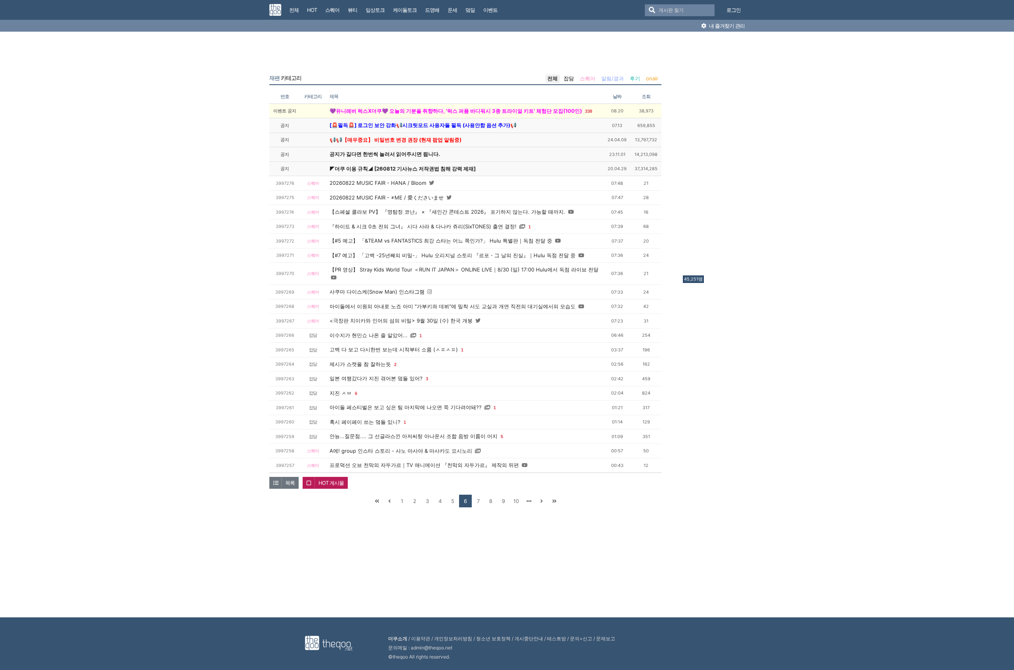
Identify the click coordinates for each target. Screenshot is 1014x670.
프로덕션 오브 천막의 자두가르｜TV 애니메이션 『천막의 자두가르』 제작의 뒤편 (424, 465)
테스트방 (556, 639)
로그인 (733, 10)
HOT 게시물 (331, 483)
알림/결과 (612, 78)
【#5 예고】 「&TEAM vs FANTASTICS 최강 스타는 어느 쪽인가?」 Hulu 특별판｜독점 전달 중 (441, 240)
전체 (552, 78)
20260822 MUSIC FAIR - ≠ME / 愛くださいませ (387, 197)
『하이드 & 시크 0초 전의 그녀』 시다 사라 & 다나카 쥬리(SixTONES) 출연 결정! (423, 226)
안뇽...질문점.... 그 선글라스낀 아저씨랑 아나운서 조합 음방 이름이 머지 (413, 436)
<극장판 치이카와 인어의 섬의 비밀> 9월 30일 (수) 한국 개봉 (401, 320)
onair (652, 78)
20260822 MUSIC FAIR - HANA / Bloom (378, 183)
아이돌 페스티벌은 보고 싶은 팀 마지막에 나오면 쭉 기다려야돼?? (406, 407)
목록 (290, 483)
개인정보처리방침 (453, 639)
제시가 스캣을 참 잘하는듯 (360, 364)
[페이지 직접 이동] (528, 501)
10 (516, 501)
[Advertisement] (714, 155)
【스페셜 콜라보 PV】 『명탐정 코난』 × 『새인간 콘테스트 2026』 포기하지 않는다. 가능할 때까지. (447, 212)
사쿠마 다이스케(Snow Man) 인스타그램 (377, 291)
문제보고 (605, 639)
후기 (635, 78)
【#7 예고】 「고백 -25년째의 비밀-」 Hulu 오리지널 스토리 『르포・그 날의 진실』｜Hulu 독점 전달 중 (453, 255)
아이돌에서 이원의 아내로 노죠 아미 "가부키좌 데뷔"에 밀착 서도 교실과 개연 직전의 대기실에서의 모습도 (453, 306)
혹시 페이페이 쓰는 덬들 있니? (365, 422)
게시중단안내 (529, 639)
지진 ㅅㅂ (341, 393)
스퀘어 (587, 78)
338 (588, 111)
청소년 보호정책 (493, 639)
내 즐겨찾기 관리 (726, 26)
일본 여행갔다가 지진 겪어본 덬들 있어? (376, 378)
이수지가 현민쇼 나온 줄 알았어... (369, 335)
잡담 (569, 78)
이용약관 (420, 639)
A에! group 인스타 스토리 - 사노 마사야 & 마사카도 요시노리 (401, 451)
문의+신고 (581, 639)
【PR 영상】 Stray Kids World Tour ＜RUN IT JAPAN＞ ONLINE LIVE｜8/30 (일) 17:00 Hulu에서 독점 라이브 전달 (464, 269)
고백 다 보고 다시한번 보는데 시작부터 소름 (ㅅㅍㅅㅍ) (394, 349)
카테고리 (285, 78)
